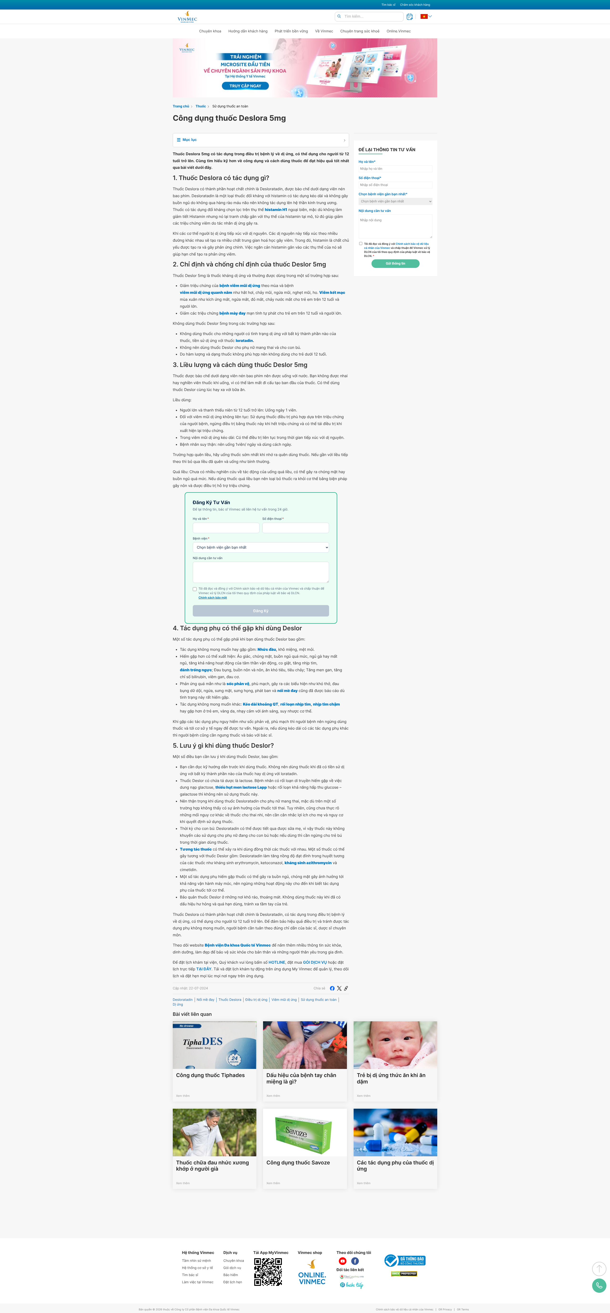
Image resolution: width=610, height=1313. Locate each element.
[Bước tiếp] (352, 1285)
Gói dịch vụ (232, 1268)
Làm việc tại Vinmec (198, 1282)
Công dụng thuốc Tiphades (210, 1075)
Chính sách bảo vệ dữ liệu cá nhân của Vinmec (404, 1309)
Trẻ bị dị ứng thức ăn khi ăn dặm (391, 1078)
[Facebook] (332, 988)
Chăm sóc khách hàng (415, 4)
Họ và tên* (367, 162)
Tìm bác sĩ (388, 4)
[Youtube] (342, 1261)
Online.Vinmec (399, 31)
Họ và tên (201, 519)
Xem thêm (183, 1096)
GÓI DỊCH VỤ (315, 962)
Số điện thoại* (370, 178)
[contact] (599, 1285)
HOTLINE (277, 962)
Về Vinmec (324, 31)
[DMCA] (404, 1274)
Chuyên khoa (210, 31)
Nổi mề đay (206, 1000)
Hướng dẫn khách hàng (248, 31)
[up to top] (599, 1269)
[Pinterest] (346, 988)
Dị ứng (178, 1004)
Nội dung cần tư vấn (208, 558)
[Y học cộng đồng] (352, 1276)
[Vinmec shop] (312, 1272)
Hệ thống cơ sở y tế (197, 1268)
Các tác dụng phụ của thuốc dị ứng (395, 1166)
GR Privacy (445, 1309)
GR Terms (463, 1309)
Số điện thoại (273, 519)
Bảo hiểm (231, 1275)
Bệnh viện (201, 539)
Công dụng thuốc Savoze (298, 1163)
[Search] (339, 16)
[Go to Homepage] (187, 17)
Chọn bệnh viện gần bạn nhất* (383, 194)
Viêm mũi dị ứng (284, 1000)
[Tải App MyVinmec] (268, 1272)
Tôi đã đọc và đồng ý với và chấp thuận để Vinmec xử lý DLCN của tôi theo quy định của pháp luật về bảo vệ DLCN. (397, 249)
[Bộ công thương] (404, 1261)
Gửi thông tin (395, 264)
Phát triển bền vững (291, 31)
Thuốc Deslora (230, 1000)
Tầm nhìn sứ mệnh (196, 1261)
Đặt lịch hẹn (233, 1282)
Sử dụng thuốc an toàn (230, 106)
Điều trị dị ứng (256, 1000)
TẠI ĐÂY (204, 969)
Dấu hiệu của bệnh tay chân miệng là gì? (301, 1078)
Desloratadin (183, 1000)
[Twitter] (339, 988)
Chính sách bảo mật (212, 598)
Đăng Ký (261, 610)
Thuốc (201, 106)
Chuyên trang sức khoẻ (359, 31)
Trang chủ (181, 106)
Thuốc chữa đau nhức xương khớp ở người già (212, 1166)
